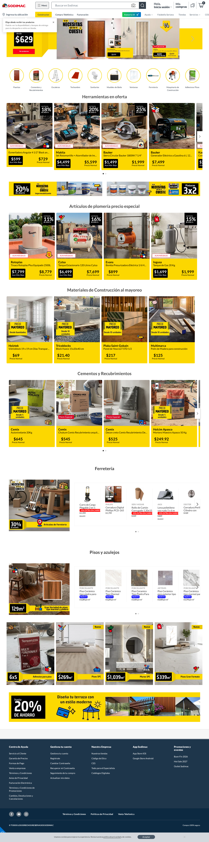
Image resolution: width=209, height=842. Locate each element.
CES (93, 763)
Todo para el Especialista (103, 768)
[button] (98, 5)
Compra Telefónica (64, 14)
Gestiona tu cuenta (59, 753)
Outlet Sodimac (181, 766)
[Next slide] (199, 136)
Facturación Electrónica (20, 783)
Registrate (55, 758)
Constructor (43, 14)
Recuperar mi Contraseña (62, 768)
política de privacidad (112, 837)
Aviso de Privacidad (18, 778)
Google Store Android (143, 758)
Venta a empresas (17, 768)
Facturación (82, 14)
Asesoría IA (129, 14)
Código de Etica (98, 758)
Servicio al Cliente (17, 753)
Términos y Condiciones (20, 773)
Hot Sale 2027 (180, 761)
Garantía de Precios (18, 758)
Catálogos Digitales (100, 773)
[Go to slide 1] (103, 173)
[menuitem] (147, 14)
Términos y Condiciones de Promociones (22, 789)
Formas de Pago (16, 763)
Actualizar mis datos (60, 778)
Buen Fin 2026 (181, 756)
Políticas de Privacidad (102, 814)
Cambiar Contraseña (60, 763)
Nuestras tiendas (99, 753)
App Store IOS (139, 753)
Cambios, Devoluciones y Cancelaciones (21, 797)
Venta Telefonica (126, 814)
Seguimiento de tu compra (62, 773)
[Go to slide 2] (105, 173)
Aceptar (146, 837)
